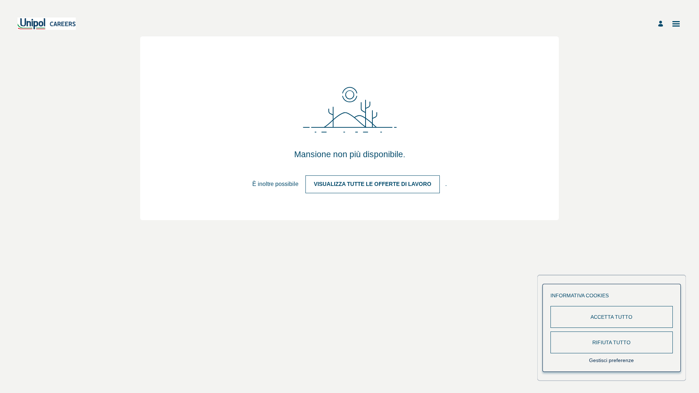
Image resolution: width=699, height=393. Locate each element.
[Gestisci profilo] (661, 23)
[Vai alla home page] (46, 23)
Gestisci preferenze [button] (611, 360)
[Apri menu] (676, 23)
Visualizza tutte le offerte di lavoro (372, 184)
